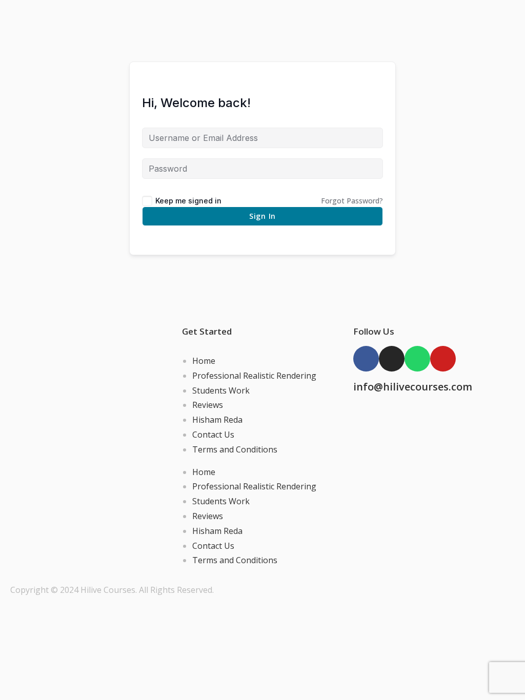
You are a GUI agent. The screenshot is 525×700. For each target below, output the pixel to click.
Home (203, 360)
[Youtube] (443, 359)
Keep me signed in (188, 200)
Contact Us (213, 434)
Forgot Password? (352, 200)
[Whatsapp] (417, 359)
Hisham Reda (217, 419)
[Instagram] (392, 359)
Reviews (207, 404)
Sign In (262, 216)
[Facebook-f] (366, 359)
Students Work (221, 390)
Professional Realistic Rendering (254, 375)
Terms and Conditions (234, 449)
